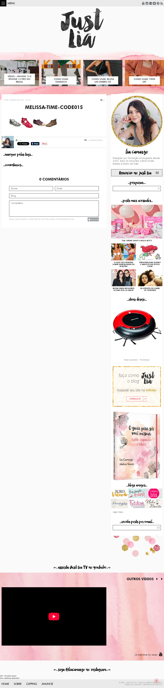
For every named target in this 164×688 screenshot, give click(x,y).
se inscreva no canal (146, 654)
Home (5, 684)
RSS (161, 3)
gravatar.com (67, 219)
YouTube (143, 3)
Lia (19, 140)
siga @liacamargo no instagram (82, 670)
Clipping (31, 684)
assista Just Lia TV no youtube (82, 567)
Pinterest (158, 3)
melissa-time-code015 (54, 107)
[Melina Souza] (119, 504)
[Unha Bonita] (153, 504)
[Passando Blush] (136, 494)
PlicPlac (159, 684)
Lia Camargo (136, 684)
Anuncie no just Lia (135, 173)
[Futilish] (136, 504)
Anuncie (47, 684)
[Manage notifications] (156, 681)
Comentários (95, 140)
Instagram (147, 3)
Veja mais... (119, 512)
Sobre (17, 684)
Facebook (150, 3)
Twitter (154, 3)
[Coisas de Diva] (153, 494)
